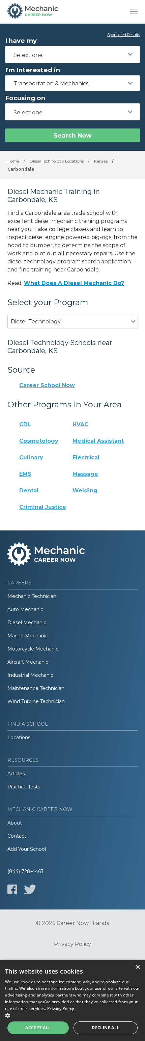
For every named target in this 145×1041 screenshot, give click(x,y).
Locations (18, 737)
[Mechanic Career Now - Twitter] (30, 889)
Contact (16, 836)
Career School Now (47, 385)
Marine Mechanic (27, 636)
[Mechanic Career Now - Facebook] (12, 889)
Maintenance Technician (35, 688)
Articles (16, 774)
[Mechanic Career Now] (32, 11)
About (14, 823)
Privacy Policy (72, 944)
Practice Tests (23, 787)
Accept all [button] (38, 1028)
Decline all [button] (105, 1028)
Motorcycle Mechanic (32, 649)
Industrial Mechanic (30, 675)
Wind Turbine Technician (36, 701)
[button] (72, 1015)
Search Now (72, 135)
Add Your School (26, 849)
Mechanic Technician (31, 596)
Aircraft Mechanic (27, 662)
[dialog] (72, 1000)
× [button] (137, 967)
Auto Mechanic (25, 609)
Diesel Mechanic (26, 622)
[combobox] (72, 54)
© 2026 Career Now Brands (72, 923)
